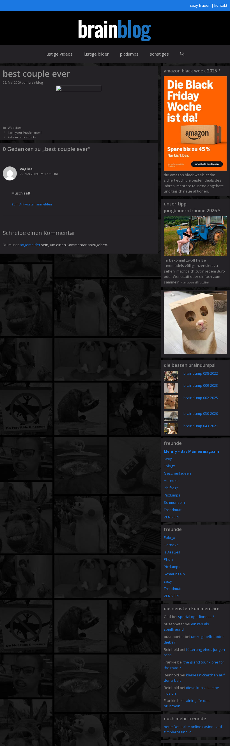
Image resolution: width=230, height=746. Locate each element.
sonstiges (159, 54)
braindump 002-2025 (200, 397)
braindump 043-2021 (200, 425)
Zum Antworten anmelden (32, 204)
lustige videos (59, 54)
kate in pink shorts (22, 137)
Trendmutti (173, 509)
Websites (14, 127)
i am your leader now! (25, 132)
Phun (168, 559)
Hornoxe (171, 480)
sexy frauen (200, 5)
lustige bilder (96, 54)
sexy (168, 458)
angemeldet (30, 244)
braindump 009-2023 (200, 385)
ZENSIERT (172, 517)
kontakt (220, 5)
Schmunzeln (174, 502)
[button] (182, 54)
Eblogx (169, 465)
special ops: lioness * (196, 616)
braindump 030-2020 (200, 413)
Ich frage (171, 487)
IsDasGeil (172, 552)
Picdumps (172, 495)
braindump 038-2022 (200, 373)
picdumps (129, 54)
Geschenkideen (177, 473)
